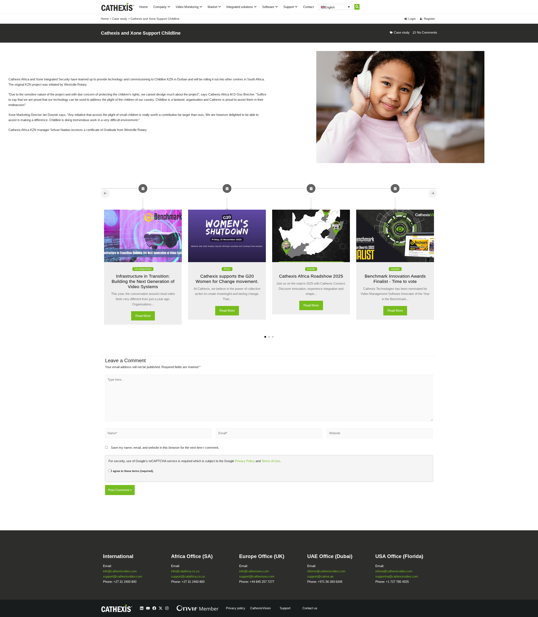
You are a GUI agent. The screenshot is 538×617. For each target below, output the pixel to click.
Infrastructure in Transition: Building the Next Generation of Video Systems (143, 281)
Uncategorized (142, 269)
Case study (119, 18)
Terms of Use (270, 461)
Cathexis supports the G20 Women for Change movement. (227, 279)
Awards (395, 269)
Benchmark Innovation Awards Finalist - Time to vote (395, 279)
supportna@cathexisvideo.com (396, 576)
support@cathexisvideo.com (122, 576)
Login (412, 18)
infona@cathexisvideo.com (394, 571)
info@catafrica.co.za (185, 571)
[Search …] (357, 7)
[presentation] (105, 193)
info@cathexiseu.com (254, 571)
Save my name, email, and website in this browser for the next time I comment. (165, 447)
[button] (265, 337)
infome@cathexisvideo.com (326, 571)
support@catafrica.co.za (188, 576)
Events (311, 269)
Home (143, 7)
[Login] (405, 18)
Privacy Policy (245, 461)
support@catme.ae (320, 576)
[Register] (421, 18)
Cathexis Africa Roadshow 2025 (311, 276)
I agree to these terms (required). (132, 471)
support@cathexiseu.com (256, 576)
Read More (143, 316)
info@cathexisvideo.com (120, 571)
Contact (308, 7)
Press (227, 269)
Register (429, 18)
